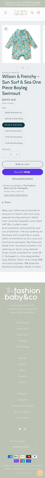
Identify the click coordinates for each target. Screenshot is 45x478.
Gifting (22, 341)
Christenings (22, 347)
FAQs (22, 382)
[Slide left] (17, 68)
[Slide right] (28, 68)
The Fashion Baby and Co (20, 465)
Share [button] (8, 202)
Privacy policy (34, 469)
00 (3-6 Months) (13, 125)
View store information (16, 195)
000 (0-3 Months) (15, 119)
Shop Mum (22, 335)
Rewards (22, 394)
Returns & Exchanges (22, 406)
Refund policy (20, 469)
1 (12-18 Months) (15, 138)
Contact (22, 376)
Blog (22, 370)
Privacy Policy (22, 418)
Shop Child (22, 329)
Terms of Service (22, 412)
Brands (22, 358)
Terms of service (24, 473)
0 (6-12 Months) (14, 131)
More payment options (22, 178)
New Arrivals (22, 323)
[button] (5, 13)
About (22, 364)
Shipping (22, 400)
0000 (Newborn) (15, 113)
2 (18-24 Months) (15, 144)
